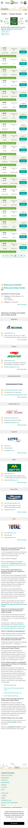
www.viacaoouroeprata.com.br (12, 503)
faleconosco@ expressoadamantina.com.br (15, 395)
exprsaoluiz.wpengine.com (11, 418)
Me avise (6, 34)
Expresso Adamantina (11, 626)
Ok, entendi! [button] (14, 823)
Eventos (4, 787)
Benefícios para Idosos (10, 685)
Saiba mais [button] (14, 819)
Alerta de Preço (6, 775)
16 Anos (3, 795)
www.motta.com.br (9, 473)
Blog (2, 789)
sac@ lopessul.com (9, 450)
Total (22, 628)
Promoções (5, 778)
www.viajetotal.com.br (10, 533)
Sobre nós (4, 793)
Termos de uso (6, 800)
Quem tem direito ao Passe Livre (12, 693)
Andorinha (21, 625)
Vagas (3, 798)
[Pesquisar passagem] (21, 3)
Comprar (23, 52)
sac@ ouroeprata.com (9, 509)
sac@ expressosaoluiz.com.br (12, 422)
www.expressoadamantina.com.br (13, 390)
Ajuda (3, 805)
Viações (3, 785)
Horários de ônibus (8, 773)
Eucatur (3, 626)
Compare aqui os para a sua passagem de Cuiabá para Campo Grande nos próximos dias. (13, 565)
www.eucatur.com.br (9, 360)
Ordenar (6, 255)
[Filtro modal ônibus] (15, 255)
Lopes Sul (6, 628)
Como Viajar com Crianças (11, 696)
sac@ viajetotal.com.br (10, 537)
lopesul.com (7, 445)
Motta (11, 628)
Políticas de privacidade (9, 803)
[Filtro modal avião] (21, 255)
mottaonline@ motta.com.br (11, 480)
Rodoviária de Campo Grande (14, 635)
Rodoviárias (5, 782)
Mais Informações (22, 304)
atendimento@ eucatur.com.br (12, 367)
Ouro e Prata (16, 628)
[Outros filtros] (24, 255)
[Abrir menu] (2, 3)
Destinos (4, 780)
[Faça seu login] (25, 3)
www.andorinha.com (9, 333)
